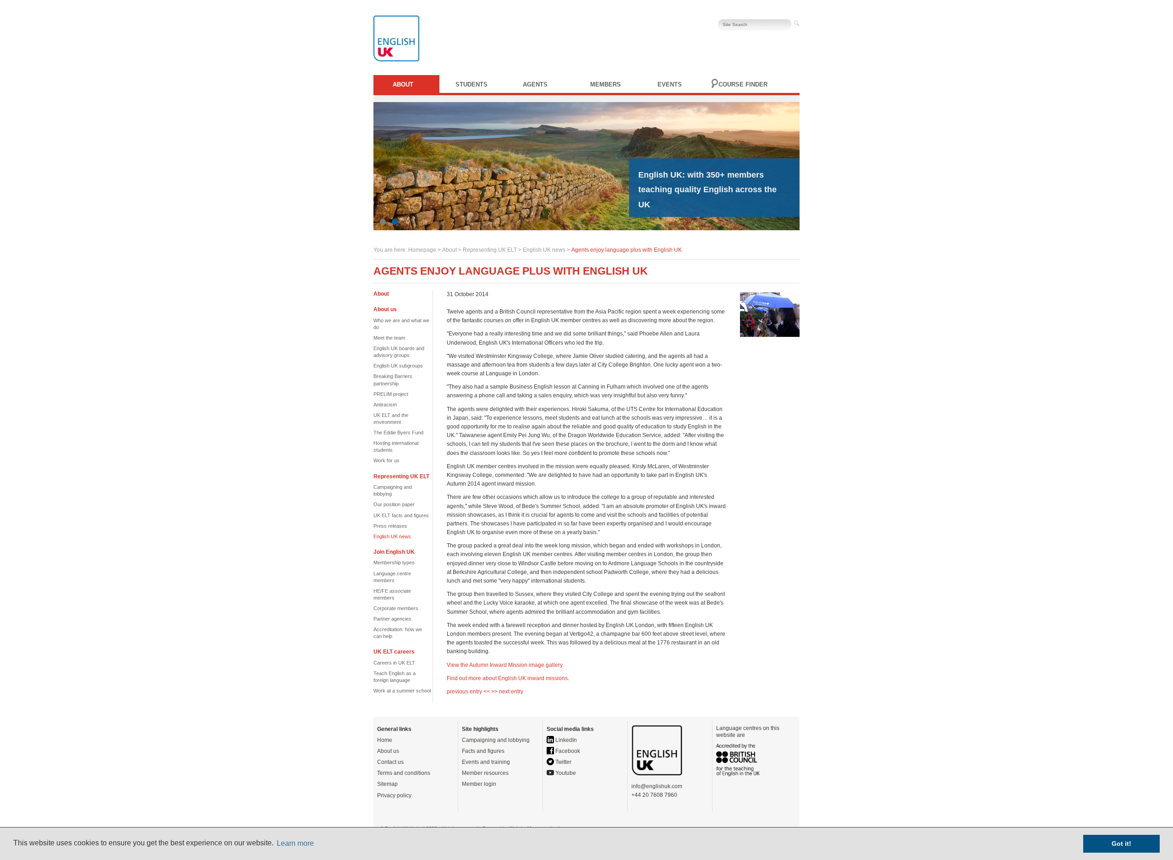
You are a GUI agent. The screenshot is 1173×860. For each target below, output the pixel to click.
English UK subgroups (398, 365)
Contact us (390, 762)
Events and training (486, 762)
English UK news (544, 250)
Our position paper (394, 504)
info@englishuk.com (656, 786)
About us (388, 751)
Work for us (386, 460)
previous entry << (469, 691)
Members (605, 84)
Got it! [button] (1121, 843)
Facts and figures (483, 751)
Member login (479, 784)
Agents (535, 84)
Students (471, 84)
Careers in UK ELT (394, 662)
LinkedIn (565, 740)
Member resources (485, 773)
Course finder (742, 84)
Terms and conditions (403, 773)
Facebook (567, 751)
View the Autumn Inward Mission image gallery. (505, 665)
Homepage (422, 250)
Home (384, 740)
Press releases (390, 526)
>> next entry (507, 691)
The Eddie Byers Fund (398, 432)
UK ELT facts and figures (401, 515)
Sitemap (387, 784)
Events (670, 84)
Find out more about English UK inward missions (507, 678)
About (403, 84)
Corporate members (395, 608)
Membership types (394, 562)
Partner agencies (392, 619)
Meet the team (389, 338)
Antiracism (385, 404)
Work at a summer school (402, 690)
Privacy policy (394, 795)
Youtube (565, 773)
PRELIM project (390, 394)
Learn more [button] (295, 843)
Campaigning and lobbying (496, 740)
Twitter (562, 762)
